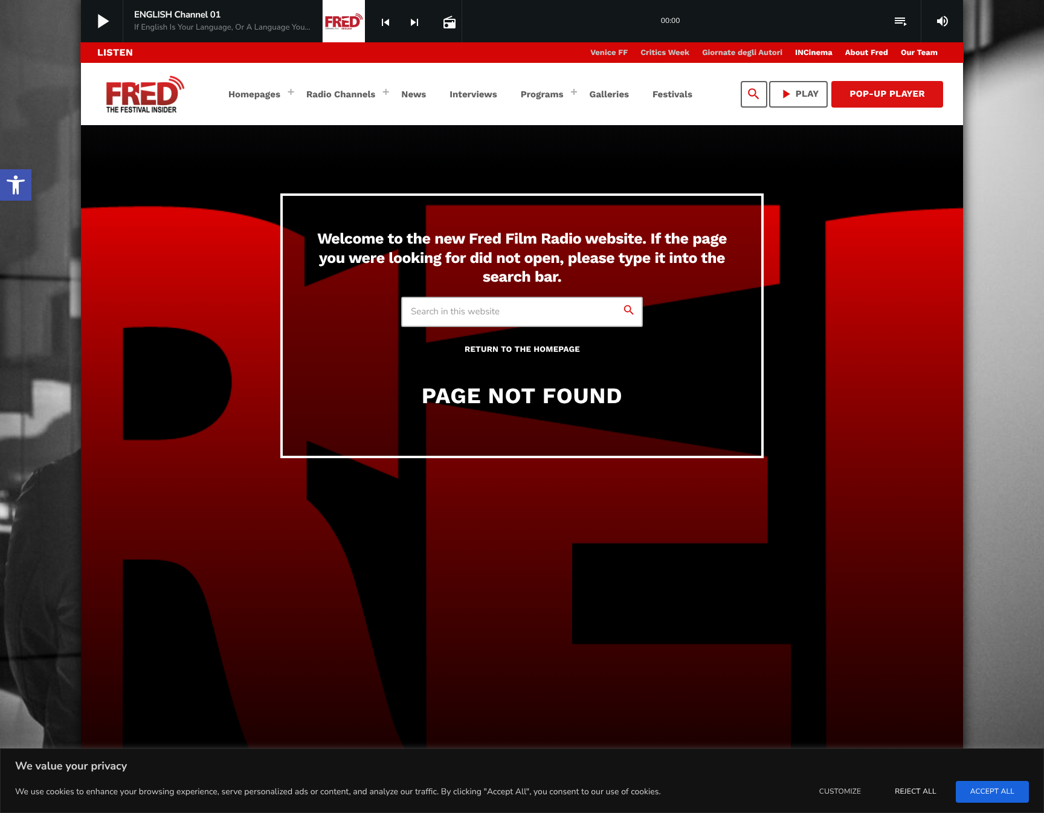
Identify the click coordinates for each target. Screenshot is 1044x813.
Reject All (915, 792)
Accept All (992, 792)
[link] (15, 185)
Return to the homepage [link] (522, 349)
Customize (840, 792)
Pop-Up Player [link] (887, 93)
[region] (522, 780)
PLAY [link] (798, 94)
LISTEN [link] (115, 52)
